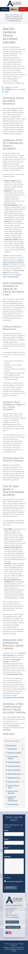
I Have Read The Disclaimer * (15, 881)
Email (15, 9)
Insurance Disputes (14, 770)
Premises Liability (14, 782)
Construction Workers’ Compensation (12, 798)
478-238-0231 (14, 725)
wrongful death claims (15, 674)
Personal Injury (11, 745)
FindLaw (14, 951)
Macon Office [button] (12, 922)
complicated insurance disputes (13, 697)
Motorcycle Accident (14, 753)
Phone (6, 848)
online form (7, 730)
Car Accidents (12, 749)
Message (7, 856)
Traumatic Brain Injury (13, 786)
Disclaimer (7, 877)
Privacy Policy (20, 947)
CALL (24, 9)
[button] (5, 9)
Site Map (12, 947)
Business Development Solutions (13, 949)
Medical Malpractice (14, 774)
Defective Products (14, 762)
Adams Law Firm (13, 943)
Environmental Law (14, 766)
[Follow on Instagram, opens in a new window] (10, 932)
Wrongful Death (13, 804)
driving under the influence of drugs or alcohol (13, 262)
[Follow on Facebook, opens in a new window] (7, 932)
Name (6, 830)
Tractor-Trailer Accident (13, 757)
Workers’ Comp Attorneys (13, 792)
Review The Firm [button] (13, 927)
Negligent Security (14, 778)
